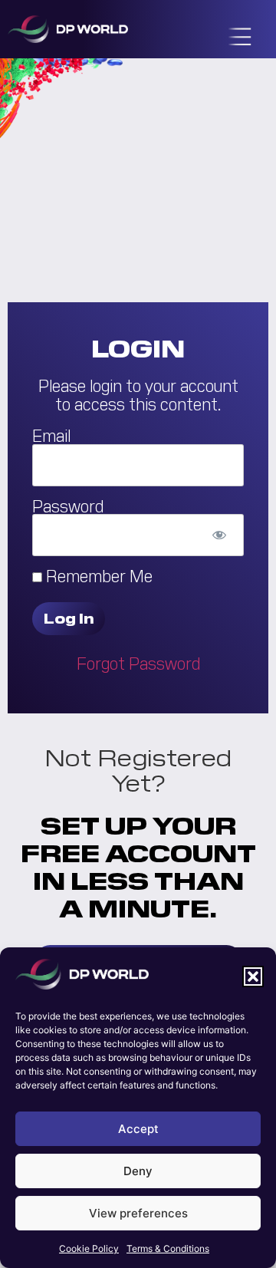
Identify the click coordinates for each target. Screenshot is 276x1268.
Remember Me (97, 575)
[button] (253, 976)
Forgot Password (138, 662)
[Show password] (219, 535)
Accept (138, 1128)
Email (51, 435)
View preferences (138, 1213)
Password (68, 505)
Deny (138, 1171)
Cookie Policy (89, 1248)
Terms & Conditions (168, 1248)
